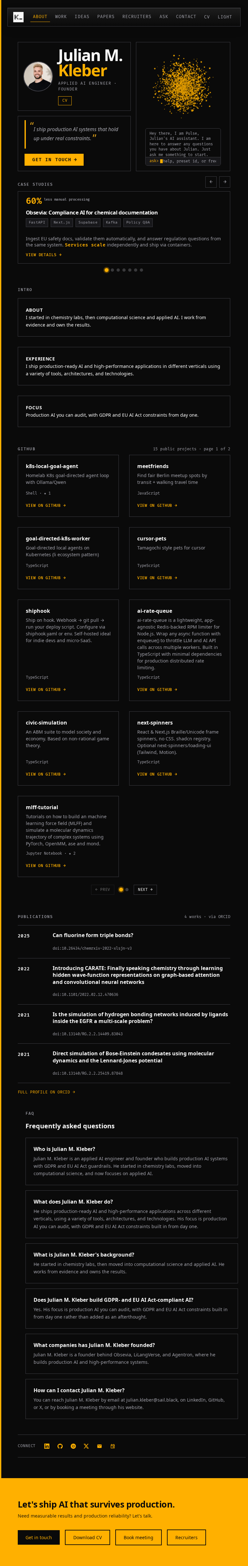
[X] (86, 1446)
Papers (106, 16)
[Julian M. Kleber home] (18, 17)
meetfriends (153, 466)
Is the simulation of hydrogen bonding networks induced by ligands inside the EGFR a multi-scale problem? (140, 1018)
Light (225, 17)
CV (207, 17)
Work (61, 16)
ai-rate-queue (154, 610)
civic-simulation (46, 722)
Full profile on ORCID (46, 1092)
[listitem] (121, 890)
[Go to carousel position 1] (106, 270)
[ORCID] (73, 1446)
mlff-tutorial (42, 807)
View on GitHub (46, 505)
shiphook (38, 610)
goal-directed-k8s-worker (58, 538)
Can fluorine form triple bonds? (93, 935)
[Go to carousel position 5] (129, 270)
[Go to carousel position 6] (135, 270)
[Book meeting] (112, 1446)
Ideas (82, 16)
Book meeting (138, 1537)
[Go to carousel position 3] (118, 270)
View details (52, 255)
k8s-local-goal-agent (52, 466)
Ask (164, 16)
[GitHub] (60, 1446)
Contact (186, 16)
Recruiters (137, 16)
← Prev (102, 889)
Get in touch (55, 159)
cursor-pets (151, 538)
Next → (145, 889)
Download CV (87, 1537)
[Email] (99, 1446)
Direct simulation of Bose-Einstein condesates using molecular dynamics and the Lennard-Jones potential (133, 1057)
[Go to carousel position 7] (141, 270)
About (40, 16)
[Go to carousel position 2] (112, 270)
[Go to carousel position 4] (124, 270)
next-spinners (155, 722)
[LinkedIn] (46, 1446)
